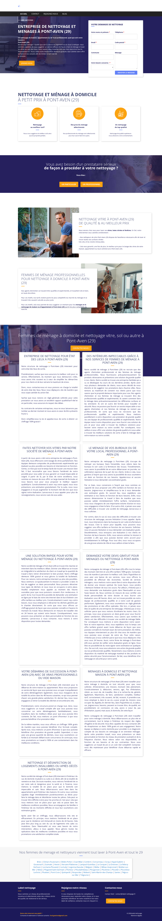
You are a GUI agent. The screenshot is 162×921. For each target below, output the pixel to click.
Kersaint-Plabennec (70, 864)
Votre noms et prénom (100, 32)
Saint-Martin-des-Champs (102, 872)
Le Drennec (113, 864)
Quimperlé (66, 872)
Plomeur (69, 870)
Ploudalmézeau (81, 870)
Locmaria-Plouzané (51, 867)
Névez (39, 870)
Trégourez (84, 875)
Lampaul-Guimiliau (87, 864)
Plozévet (45, 872)
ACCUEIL (23, 14)
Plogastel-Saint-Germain (54, 870)
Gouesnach (38, 864)
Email (94, 42)
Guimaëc (48, 864)
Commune (95, 53)
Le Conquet (102, 864)
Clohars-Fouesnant (51, 862)
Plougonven (95, 870)
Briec (39, 862)
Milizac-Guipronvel (109, 867)
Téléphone (119, 32)
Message (118, 53)
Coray (107, 862)
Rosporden (77, 872)
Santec (117, 872)
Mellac (97, 867)
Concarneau (98, 862)
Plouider (115, 870)
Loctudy (63, 867)
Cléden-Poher (66, 862)
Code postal (120, 42)
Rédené (86, 872)
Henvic (57, 864)
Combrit (87, 862)
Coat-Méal (78, 862)
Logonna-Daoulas (76, 867)
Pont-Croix (55, 872)
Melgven (88, 867)
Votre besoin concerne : (100, 63)
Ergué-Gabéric (118, 862)
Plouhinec (106, 870)
